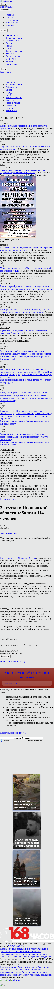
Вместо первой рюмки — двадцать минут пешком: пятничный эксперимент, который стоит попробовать (26, 287)
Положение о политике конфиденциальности (20, 952)
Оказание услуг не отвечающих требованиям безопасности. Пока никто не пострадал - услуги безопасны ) (24, 437)
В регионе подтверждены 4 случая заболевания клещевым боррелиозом (23, 331)
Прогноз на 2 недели (35, 740)
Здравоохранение (8, 533)
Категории (5, 10)
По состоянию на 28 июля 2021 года (18, 558)
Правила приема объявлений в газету (18, 949)
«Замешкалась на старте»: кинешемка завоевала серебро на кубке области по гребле (23, 171)
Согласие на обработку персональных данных (29, 956)
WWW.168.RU (15, 946)
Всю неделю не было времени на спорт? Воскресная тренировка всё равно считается (26, 248)
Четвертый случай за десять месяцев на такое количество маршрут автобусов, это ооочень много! (25, 352)
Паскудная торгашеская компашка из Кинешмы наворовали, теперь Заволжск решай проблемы (23, 394)
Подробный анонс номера (13, 733)
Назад (3, 30)
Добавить (5, 656)
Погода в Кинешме (21, 738)
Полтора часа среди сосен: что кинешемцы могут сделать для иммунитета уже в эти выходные (24, 310)
